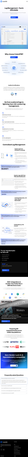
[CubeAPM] (4, 1)
